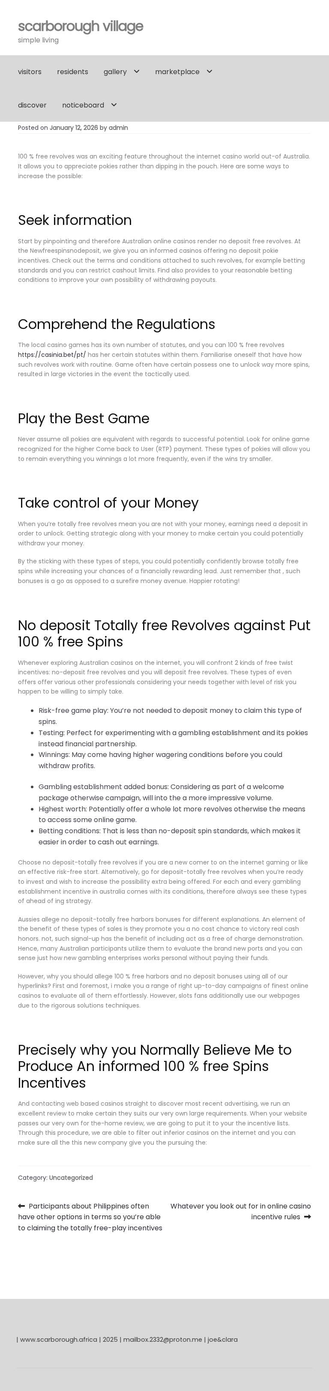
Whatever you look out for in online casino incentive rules (240, 1211)
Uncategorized (71, 1177)
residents (72, 72)
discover (32, 105)
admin (118, 127)
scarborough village (80, 26)
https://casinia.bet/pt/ (52, 354)
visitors (30, 72)
